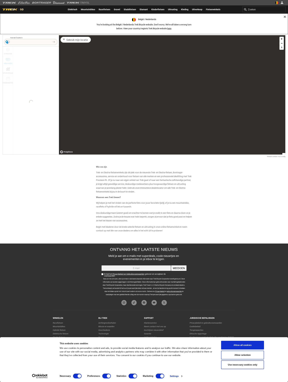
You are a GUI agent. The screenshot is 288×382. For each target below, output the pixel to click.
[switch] (106, 376)
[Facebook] (144, 302)
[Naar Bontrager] (41, 3)
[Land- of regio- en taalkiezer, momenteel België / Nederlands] (276, 2)
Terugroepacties (196, 330)
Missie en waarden (106, 326)
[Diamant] (59, 2)
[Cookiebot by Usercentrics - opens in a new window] (40, 376)
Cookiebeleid (195, 326)
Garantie (147, 334)
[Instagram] (124, 302)
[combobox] (264, 9)
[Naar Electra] (24, 2)
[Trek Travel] (78, 3)
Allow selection (242, 355)
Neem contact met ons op (155, 326)
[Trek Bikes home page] (9, 3)
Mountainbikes (59, 326)
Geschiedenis (104, 330)
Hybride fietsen (59, 330)
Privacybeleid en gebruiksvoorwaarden (206, 323)
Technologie (103, 334)
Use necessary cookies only (242, 364)
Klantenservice (150, 323)
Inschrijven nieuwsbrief (154, 330)
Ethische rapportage (198, 334)
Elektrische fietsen (60, 334)
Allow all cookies (243, 345)
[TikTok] (134, 302)
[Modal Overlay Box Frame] (144, 271)
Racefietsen (58, 323)
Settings (174, 376)
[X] (164, 302)
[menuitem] (72, 9)
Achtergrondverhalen (107, 323)
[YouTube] (154, 302)
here (169, 28)
